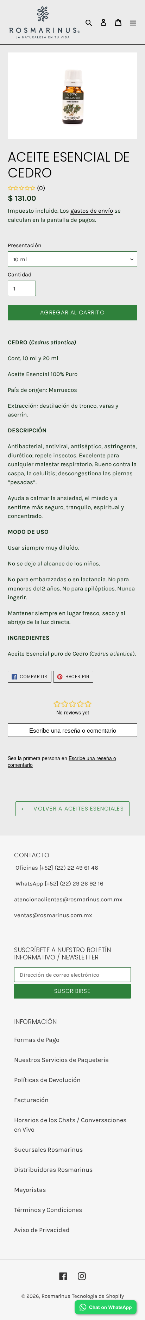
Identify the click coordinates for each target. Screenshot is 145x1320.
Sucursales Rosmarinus (48, 1149)
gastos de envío (91, 210)
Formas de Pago (36, 1040)
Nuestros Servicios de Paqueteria (61, 1060)
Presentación (25, 245)
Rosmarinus (56, 1296)
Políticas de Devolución (47, 1080)
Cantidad (19, 274)
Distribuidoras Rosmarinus (53, 1170)
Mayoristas (30, 1190)
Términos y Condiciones (48, 1210)
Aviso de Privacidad (42, 1230)
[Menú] (133, 22)
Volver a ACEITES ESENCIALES (78, 809)
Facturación (31, 1100)
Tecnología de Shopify (98, 1296)
